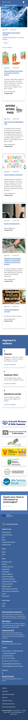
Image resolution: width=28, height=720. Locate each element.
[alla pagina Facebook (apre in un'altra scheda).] (3, 673)
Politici (3, 540)
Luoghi (3, 603)
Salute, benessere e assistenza (9, 589)
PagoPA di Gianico (8, 676)
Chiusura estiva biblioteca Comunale (11, 311)
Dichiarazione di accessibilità (8, 694)
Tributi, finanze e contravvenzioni (10, 591)
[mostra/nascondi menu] (3, 5)
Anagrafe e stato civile (7, 567)
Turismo (4, 594)
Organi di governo (6, 532)
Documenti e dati (6, 544)
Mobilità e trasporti (7, 586)
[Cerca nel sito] (25, 5)
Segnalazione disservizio (7, 700)
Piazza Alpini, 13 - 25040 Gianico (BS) (15, 651)
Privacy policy (5, 691)
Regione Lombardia (6, 2)
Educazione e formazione (8, 579)
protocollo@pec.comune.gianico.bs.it (13, 666)
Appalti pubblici (6, 569)
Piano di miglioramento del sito (8, 707)
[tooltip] (14, 423)
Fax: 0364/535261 (8, 656)
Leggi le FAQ (4, 697)
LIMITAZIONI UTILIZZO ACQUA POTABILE (11, 34)
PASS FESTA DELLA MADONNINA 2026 (13, 123)
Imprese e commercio (7, 584)
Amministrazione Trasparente (12, 612)
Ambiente (4, 564)
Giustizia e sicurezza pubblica (9, 581)
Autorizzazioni (5, 571)
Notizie (4, 552)
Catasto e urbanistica (7, 574)
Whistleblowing (7, 641)
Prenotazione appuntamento (8, 703)
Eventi (3, 606)
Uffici (3, 537)
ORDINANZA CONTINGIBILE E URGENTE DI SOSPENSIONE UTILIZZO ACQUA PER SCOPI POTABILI (12, 261)
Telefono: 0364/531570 (10, 653)
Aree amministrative (7, 535)
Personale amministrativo (8, 542)
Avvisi (8, 68)
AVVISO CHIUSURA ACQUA (11, 224)
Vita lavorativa (5, 596)
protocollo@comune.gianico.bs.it (12, 664)
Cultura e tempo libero (7, 576)
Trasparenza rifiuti (8, 630)
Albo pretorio (6, 621)
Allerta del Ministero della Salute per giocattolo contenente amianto (13, 73)
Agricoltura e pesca (7, 562)
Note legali (4, 688)
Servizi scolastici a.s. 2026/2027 (13, 175)
